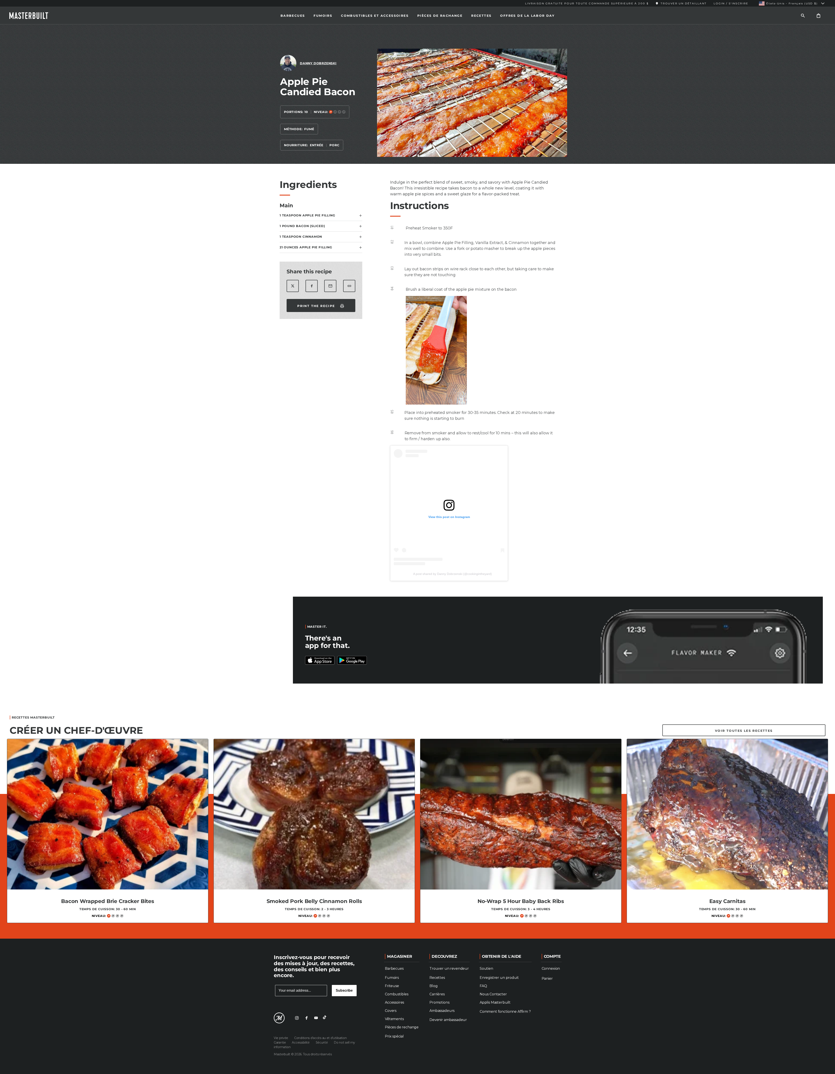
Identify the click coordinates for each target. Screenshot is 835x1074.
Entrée (316, 145)
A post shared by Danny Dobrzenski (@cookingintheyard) (452, 574)
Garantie (280, 1042)
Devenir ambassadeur (448, 1020)
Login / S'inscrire (731, 3)
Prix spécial (394, 1036)
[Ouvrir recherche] (803, 15)
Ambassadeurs (441, 1011)
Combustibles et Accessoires (375, 16)
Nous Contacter (493, 994)
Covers (390, 1011)
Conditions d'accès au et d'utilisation (320, 1038)
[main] (417, 480)
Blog (433, 986)
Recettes (481, 16)
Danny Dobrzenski (318, 63)
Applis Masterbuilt (495, 1002)
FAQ (483, 986)
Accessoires (394, 1002)
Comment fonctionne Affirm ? (505, 1011)
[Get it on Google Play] (320, 660)
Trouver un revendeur (449, 968)
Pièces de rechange (402, 1027)
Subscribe (344, 990)
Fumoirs (323, 16)
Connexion (551, 968)
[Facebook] (306, 1018)
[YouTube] (316, 1018)
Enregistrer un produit (499, 978)
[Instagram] (296, 1018)
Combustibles (396, 994)
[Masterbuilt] (33, 16)
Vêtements (394, 1019)
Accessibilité (301, 1042)
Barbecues (293, 16)
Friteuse (392, 986)
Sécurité (322, 1042)
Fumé (309, 129)
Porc (334, 145)
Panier (547, 978)
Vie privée (281, 1038)
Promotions (439, 1002)
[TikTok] (325, 1018)
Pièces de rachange (440, 16)
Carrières (437, 994)
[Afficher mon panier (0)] (818, 15)
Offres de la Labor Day (527, 16)
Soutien (486, 968)
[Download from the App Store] (352, 660)
